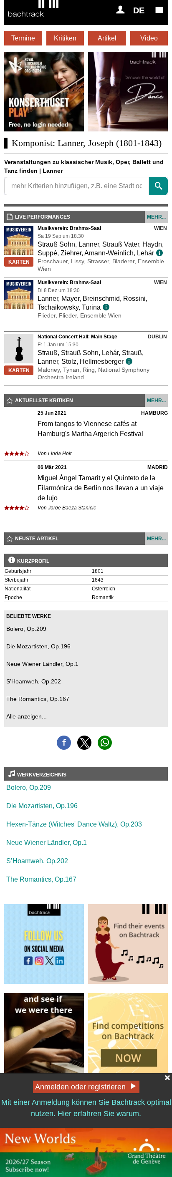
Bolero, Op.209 (26, 628)
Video (149, 38)
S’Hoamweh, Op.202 (33, 681)
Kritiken (65, 38)
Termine (23, 38)
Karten (19, 262)
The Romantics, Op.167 (37, 699)
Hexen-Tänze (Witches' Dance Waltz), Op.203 (74, 824)
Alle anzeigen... (26, 716)
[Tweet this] (84, 743)
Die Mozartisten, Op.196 (38, 646)
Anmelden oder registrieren (80, 1087)
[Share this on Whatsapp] (105, 743)
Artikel (107, 38)
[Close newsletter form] (167, 1077)
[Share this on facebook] (64, 743)
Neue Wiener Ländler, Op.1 (42, 663)
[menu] (159, 9)
